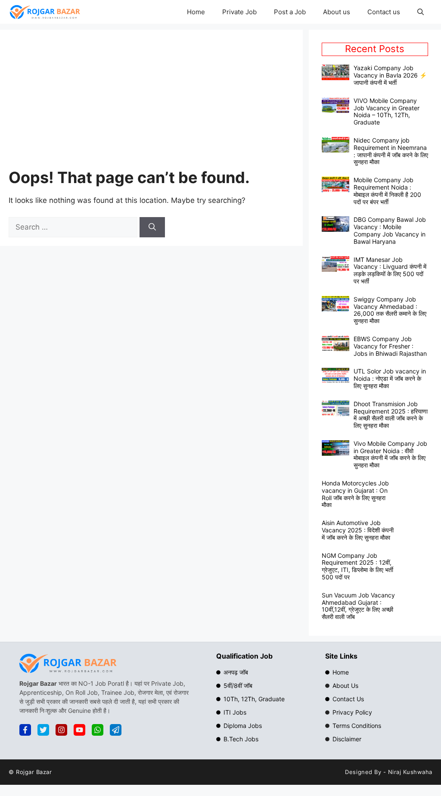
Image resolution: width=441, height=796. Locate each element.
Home (196, 12)
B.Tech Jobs (241, 739)
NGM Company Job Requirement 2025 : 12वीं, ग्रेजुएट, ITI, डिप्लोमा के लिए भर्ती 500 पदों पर (357, 566)
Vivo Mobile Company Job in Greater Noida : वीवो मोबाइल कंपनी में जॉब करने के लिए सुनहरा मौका (390, 454)
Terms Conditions (356, 725)
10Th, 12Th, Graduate (254, 699)
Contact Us (348, 699)
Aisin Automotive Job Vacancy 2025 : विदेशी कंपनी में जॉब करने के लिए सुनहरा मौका (358, 530)
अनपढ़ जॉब (236, 672)
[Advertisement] (151, 103)
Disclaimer (346, 739)
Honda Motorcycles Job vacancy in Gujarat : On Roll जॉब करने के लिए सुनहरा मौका (355, 493)
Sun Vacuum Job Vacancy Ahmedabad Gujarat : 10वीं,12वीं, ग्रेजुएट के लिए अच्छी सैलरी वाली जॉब (358, 605)
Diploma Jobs (243, 725)
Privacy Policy (352, 712)
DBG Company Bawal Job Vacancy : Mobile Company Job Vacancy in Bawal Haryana (390, 230)
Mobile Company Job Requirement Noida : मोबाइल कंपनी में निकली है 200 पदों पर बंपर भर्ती (387, 190)
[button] (420, 12)
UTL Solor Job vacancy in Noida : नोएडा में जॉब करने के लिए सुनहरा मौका (390, 378)
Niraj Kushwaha (410, 771)
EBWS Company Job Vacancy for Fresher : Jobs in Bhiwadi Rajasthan (390, 346)
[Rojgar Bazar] (45, 12)
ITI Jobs (235, 712)
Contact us (383, 12)
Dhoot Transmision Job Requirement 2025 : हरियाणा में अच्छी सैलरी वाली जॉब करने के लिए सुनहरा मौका (391, 414)
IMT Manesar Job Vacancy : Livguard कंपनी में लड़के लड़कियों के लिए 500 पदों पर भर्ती (390, 270)
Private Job (239, 12)
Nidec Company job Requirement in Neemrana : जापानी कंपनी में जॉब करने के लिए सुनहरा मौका (391, 151)
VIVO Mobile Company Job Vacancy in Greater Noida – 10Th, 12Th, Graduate (386, 111)
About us (336, 12)
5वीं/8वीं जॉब (238, 685)
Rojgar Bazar (34, 771)
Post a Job (290, 12)
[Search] (152, 227)
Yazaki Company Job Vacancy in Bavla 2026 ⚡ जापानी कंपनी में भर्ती (390, 75)
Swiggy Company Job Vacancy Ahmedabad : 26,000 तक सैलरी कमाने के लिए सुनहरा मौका (390, 309)
